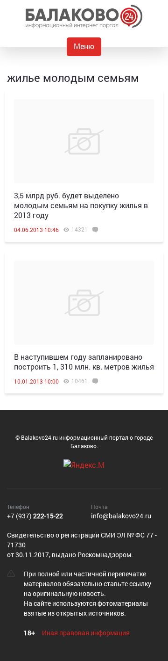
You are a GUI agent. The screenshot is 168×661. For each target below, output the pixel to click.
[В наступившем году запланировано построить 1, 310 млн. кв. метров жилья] (84, 303)
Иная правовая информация (86, 632)
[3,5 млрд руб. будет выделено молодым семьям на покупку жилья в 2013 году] (84, 141)
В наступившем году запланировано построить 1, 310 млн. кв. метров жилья (84, 361)
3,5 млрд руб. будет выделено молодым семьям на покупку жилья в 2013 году (81, 205)
